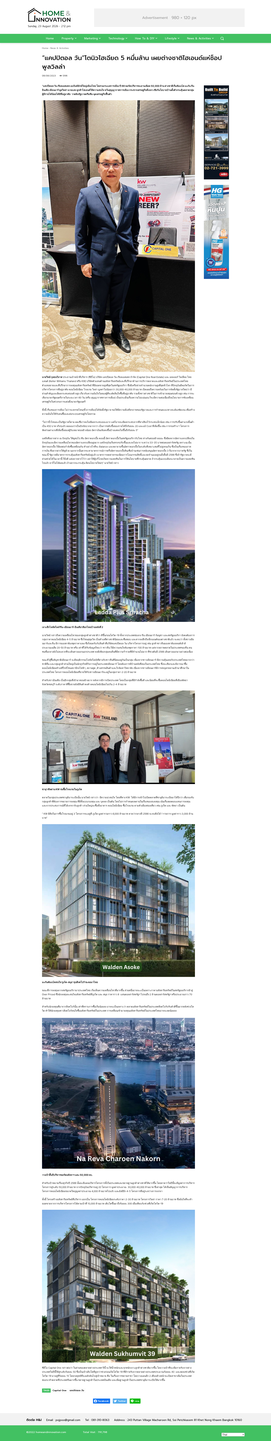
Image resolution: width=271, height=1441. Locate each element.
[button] (169, 17)
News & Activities (59, 48)
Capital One (59, 1390)
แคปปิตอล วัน (77, 1390)
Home (45, 48)
